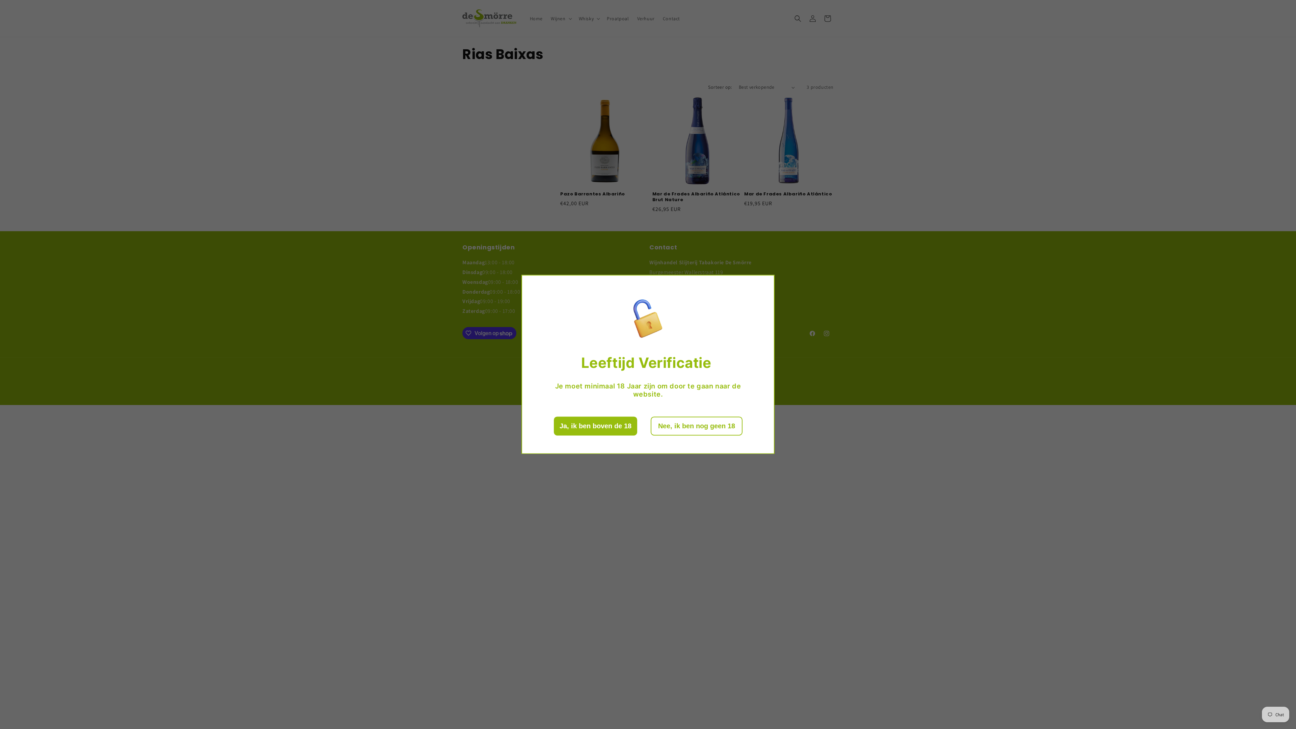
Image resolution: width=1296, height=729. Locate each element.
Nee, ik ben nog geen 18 (696, 426)
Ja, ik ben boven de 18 (595, 426)
